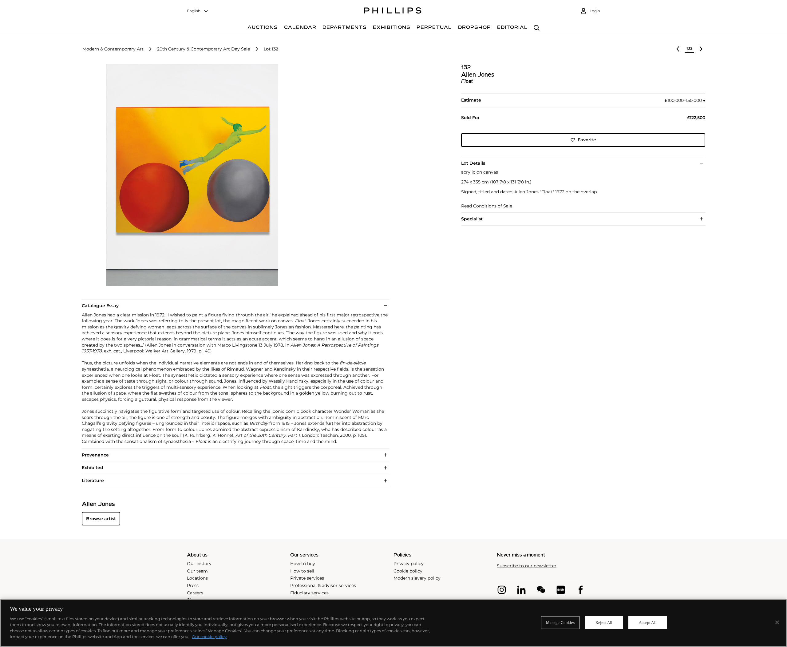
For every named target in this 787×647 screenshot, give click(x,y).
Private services (307, 578)
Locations (197, 578)
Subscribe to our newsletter (526, 566)
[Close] (777, 622)
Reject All (603, 622)
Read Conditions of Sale (486, 206)
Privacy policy (409, 563)
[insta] (502, 590)
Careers (195, 593)
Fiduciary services (309, 593)
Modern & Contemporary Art (113, 49)
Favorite (587, 140)
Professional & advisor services (323, 585)
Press (193, 585)
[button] (190, 175)
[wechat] (541, 590)
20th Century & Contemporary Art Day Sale (203, 49)
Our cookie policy (209, 636)
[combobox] (197, 11)
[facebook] (580, 590)
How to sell (302, 571)
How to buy (302, 563)
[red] (561, 590)
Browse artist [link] (101, 518)
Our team (197, 571)
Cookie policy (408, 571)
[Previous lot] (678, 49)
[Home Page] (392, 11)
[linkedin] (521, 590)
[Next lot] (701, 49)
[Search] (536, 28)
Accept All (648, 622)
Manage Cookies (560, 622)
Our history (199, 563)
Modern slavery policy (417, 578)
